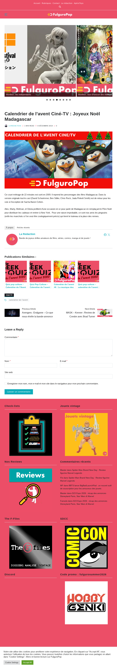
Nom (8, 361)
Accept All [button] (27, 662)
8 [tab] (70, 100)
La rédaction (66, 3)
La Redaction (15, 126)
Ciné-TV (9, 295)
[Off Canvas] (6, 14)
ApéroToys (78, 3)
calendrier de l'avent (18, 300)
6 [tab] (63, 100)
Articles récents (23, 227)
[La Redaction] (12, 239)
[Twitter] (109, 234)
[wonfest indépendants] (40, 61)
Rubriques (46, 3)
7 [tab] (66, 100)
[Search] (60, 7)
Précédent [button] (8, 60)
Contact (56, 3)
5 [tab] (60, 100)
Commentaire (12, 337)
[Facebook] (105, 234)
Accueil (37, 3)
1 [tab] (47, 100)
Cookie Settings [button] (11, 662)
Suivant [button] (109, 60)
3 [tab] (53, 100)
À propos (9, 227)
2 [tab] (50, 100)
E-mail (63, 361)
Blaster (63, 470)
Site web (9, 372)
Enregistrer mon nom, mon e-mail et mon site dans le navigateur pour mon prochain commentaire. (52, 383)
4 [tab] (57, 100)
